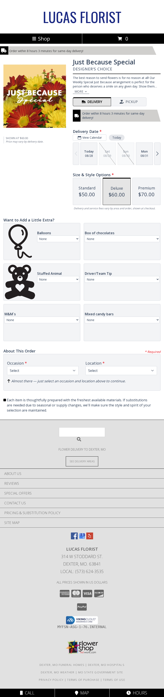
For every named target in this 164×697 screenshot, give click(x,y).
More (79, 91)
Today (116, 137)
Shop (44, 38)
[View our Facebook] (74, 537)
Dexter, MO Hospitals (106, 665)
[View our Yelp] (89, 537)
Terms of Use (114, 680)
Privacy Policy (51, 680)
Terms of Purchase (83, 680)
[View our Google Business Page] (82, 537)
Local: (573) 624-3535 (82, 571)
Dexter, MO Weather (57, 672)
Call (28, 693)
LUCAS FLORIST (82, 16)
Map (83, 693)
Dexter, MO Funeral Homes (62, 665)
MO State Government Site (100, 672)
